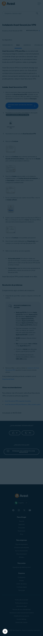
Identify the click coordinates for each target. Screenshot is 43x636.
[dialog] (21, 318)
